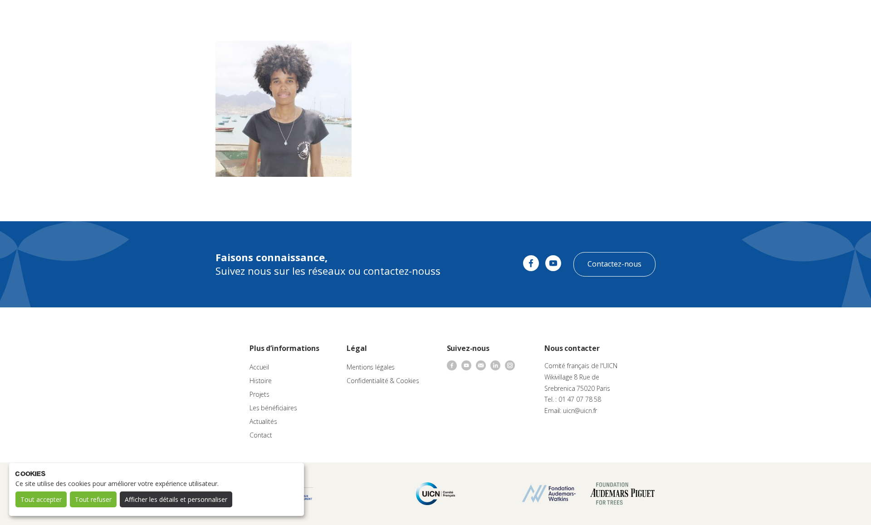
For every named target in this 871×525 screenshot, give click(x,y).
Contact (553, 16)
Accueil (259, 367)
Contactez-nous (614, 264)
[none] (844, 16)
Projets (259, 394)
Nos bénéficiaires (473, 16)
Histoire (261, 380)
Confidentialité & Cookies (383, 380)
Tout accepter (41, 499)
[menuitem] (844, 16)
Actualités (520, 16)
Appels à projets (375, 16)
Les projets (423, 16)
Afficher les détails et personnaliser (176, 499)
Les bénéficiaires (273, 407)
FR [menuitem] (840, 15)
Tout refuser (93, 499)
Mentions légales (371, 367)
